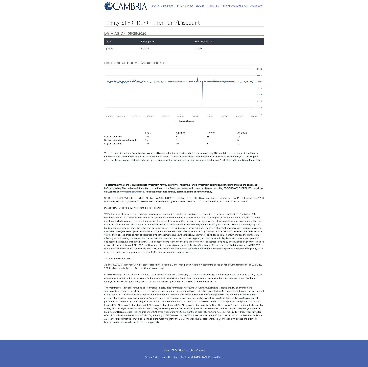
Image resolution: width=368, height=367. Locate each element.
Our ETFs (167, 6)
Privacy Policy (152, 357)
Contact (256, 6)
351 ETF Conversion (234, 6)
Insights (213, 6)
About (200, 6)
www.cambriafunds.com (132, 191)
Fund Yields (185, 6)
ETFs (174, 350)
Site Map (185, 357)
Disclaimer (173, 357)
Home (155, 6)
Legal (163, 357)
